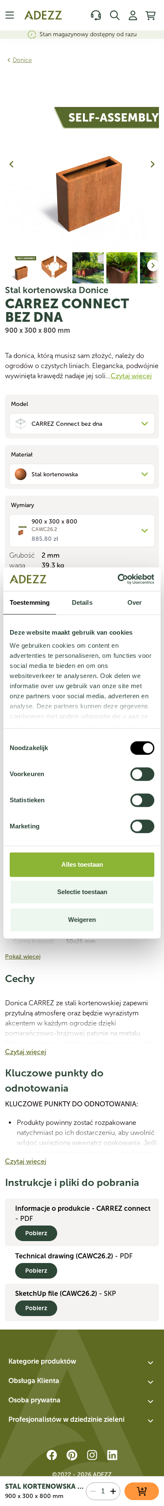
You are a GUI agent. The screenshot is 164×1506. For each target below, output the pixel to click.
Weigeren (82, 919)
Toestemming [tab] (30, 602)
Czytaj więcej (25, 1052)
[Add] (113, 1491)
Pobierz (36, 1233)
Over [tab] (134, 602)
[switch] (142, 774)
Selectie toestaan (82, 891)
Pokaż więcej (22, 956)
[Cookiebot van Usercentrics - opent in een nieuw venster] (118, 579)
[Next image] (152, 164)
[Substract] (93, 1491)
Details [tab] (82, 602)
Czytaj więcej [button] (131, 376)
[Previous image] (11, 164)
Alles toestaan (82, 864)
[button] (82, 1362)
